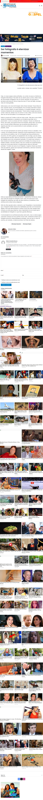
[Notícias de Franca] (9, 5)
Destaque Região (27, 223)
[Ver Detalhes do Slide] (21, 13)
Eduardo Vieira (8, 46)
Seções (5, 43)
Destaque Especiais (16, 223)
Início (3, 43)
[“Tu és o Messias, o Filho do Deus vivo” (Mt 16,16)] (21, 294)
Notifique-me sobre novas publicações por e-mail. (11, 282)
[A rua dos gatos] (36, 294)
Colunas (8, 43)
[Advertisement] (21, 25)
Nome (2, 270)
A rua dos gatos (33, 299)
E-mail (2, 275)
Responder (8, 249)
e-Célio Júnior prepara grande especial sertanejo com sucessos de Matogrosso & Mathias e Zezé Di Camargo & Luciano (7, 301)
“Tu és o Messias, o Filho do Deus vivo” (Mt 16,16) (20, 300)
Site (23, 275)
